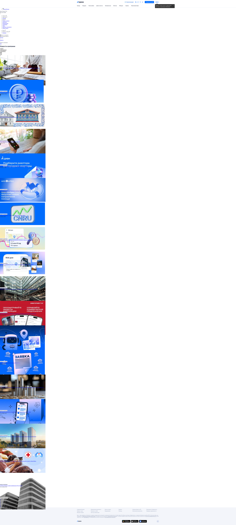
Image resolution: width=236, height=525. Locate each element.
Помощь (120, 511)
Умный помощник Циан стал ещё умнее (8, 338)
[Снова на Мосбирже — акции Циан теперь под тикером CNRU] (118, 208)
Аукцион (120, 509)
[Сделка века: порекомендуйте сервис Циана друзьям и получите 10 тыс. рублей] (118, 85)
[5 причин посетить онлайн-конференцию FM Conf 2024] (118, 478)
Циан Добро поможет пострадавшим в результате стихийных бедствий (14, 190)
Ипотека (115, 5)
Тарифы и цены (80, 511)
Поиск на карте (108, 509)
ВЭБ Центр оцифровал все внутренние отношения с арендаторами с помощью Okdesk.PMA (18, 289)
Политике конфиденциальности (150, 516)
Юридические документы (96, 509)
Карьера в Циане (80, 512)
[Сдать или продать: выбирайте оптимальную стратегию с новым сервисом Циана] (118, 232)
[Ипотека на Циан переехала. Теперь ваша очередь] (118, 355)
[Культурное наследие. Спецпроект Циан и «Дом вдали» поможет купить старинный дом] (118, 109)
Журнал (1, 37)
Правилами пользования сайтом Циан (88, 516)
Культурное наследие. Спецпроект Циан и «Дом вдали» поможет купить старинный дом (17, 117)
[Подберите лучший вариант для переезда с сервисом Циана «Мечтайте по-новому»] (118, 257)
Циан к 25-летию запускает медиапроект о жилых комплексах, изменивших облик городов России (20, 68)
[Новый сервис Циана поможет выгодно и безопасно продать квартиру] (118, 158)
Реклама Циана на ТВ (137, 509)
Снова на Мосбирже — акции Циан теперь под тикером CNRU (12, 215)
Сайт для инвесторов (95, 512)
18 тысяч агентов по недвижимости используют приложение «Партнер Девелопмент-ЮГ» (18, 313)
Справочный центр (80, 509)
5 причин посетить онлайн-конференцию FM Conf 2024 (11, 485)
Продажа (84, 5)
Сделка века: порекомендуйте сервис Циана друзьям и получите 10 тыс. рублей (16, 92)
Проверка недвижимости (151, 511)
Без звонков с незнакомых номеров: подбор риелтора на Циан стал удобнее (15, 412)
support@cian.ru (86, 517)
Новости (1, 40)
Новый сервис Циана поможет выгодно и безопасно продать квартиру (14, 166)
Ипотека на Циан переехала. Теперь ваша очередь (10, 362)
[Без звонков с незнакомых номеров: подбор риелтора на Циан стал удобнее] (118, 404)
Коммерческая (108, 5)
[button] (173, 5)
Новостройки (91, 5)
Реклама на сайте (94, 511)
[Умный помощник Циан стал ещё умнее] (118, 330)
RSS (1, 43)
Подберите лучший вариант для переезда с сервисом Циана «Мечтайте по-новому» (17, 264)
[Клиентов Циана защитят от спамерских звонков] (118, 134)
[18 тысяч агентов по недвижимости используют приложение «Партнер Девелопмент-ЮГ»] (118, 306)
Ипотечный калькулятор (137, 511)
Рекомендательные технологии (110, 517)
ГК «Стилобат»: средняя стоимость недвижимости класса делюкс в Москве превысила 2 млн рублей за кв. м (22, 387)
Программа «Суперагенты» (151, 509)
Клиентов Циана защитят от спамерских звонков (10, 141)
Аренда (78, 5)
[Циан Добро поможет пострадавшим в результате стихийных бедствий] (118, 183)
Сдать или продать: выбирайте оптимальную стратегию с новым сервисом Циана (16, 240)
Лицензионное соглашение (112, 516)
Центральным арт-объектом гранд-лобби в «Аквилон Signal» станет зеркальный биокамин (18, 436)
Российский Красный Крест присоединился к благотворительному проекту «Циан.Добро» (18, 461)
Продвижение (107, 511)
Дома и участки (99, 5)
